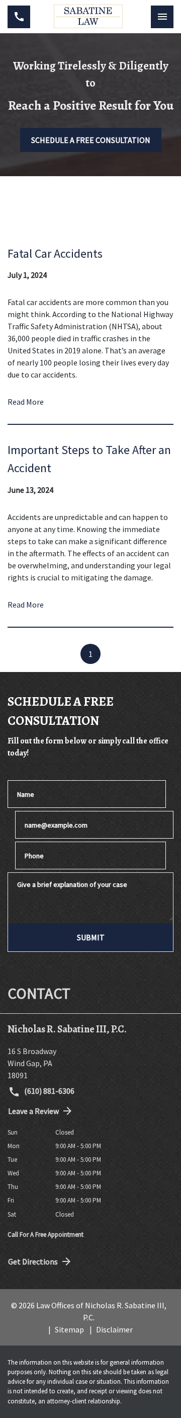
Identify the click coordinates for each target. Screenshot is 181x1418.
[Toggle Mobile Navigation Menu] (162, 17)
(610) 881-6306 (48, 1091)
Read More (26, 402)
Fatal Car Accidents (55, 253)
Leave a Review (33, 1111)
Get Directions (33, 1261)
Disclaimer (114, 1329)
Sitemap (69, 1329)
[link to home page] (90, 16)
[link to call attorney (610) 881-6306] (19, 17)
